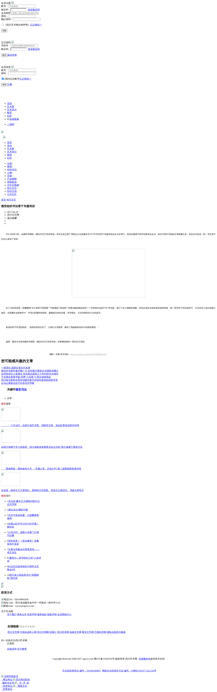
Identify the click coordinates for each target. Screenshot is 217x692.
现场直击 (12, 182)
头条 (9, 163)
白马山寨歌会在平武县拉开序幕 (17, 383)
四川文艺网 (13, 632)
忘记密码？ (36, 25)
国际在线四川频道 (116, 632)
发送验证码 (34, 9)
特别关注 (12, 169)
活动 (9, 103)
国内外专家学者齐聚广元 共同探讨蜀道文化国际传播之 (29, 370)
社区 (9, 116)
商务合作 (22, 614)
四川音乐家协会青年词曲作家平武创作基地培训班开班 (29, 380)
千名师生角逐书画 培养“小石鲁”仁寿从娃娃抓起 (26, 377)
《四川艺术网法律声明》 (17, 25)
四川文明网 (43, 632)
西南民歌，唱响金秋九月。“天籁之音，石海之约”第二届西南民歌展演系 (41, 468)
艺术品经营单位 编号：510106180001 (81, 670)
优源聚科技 (144, 659)
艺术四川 (12, 109)
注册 (4, 30)
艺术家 (10, 106)
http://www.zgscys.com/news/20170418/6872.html (88, 354)
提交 (4, 55)
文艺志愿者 (13, 185)
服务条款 (42, 614)
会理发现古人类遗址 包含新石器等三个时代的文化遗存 (29, 374)
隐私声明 (52, 614)
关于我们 (12, 614)
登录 (4, 84)
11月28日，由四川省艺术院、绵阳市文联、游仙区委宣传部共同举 (40, 425)
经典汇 (53, 632)
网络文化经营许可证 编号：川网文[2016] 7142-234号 (129, 670)
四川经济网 (63, 632)
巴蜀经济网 (100, 632)
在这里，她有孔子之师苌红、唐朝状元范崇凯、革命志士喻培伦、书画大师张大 (42, 490)
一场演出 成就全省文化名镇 (15, 367)
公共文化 (12, 194)
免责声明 (32, 614)
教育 (9, 112)
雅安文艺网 (88, 632)
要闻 (9, 166)
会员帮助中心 (64, 614)
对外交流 (12, 191)
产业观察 (12, 179)
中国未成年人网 (28, 632)
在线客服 (14, 119)
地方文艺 (12, 188)
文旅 (9, 176)
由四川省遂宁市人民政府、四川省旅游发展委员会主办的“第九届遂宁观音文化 (42, 447)
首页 (9, 142)
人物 (9, 172)
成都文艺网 (75, 632)
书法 (24, 389)
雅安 (18, 389)
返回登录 (12, 55)
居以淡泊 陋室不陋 (18, 510)
